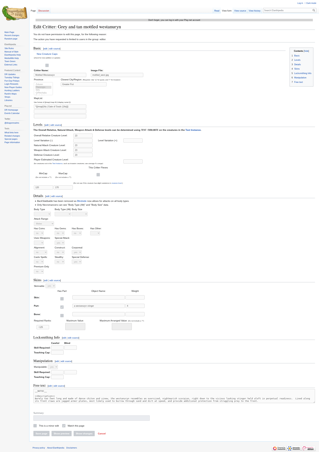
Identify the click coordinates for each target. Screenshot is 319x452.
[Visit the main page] (14, 13)
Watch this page (76, 425)
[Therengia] (43, 87)
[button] (102, 433)
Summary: (38, 413)
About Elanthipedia (55, 448)
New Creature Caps (47, 54)
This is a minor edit (49, 425)
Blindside (82, 201)
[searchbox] (68, 326)
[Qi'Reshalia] (43, 92)
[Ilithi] (43, 90)
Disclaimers (71, 448)
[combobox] (75, 326)
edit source (54, 48)
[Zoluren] (43, 84)
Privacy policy (39, 448)
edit (45, 48)
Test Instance (193, 130)
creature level (116, 183)
